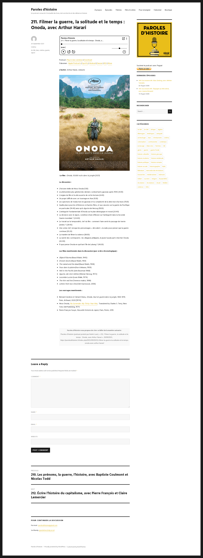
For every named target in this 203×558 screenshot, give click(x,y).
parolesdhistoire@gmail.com (47, 525)
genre (139, 150)
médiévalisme (151, 175)
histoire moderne (143, 158)
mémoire (162, 175)
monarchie (141, 175)
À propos (98, 10)
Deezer (99, 63)
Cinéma (33, 47)
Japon (33, 53)
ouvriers (146, 179)
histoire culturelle (143, 154)
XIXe (147, 187)
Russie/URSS (163, 179)
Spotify (85, 63)
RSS (105, 63)
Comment (36, 376)
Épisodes (108, 10)
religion (154, 179)
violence (140, 187)
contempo (163, 142)
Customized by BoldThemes (76, 547)
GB (164, 146)
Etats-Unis (150, 146)
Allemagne (141, 133)
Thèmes (118, 10)
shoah (158, 183)
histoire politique (143, 162)
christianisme (157, 138)
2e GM (33, 50)
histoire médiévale (157, 158)
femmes (158, 146)
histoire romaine (156, 162)
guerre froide (154, 150)
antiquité (159, 133)
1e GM (140, 129)
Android (92, 63)
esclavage (141, 146)
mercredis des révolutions (154, 170)
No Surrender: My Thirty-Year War (83, 303)
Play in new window (75, 60)
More (110, 63)
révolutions (150, 183)
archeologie (142, 138)
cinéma (41, 50)
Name (34, 412)
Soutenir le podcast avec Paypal (149, 65)
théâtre (165, 183)
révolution (141, 183)
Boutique (168, 10)
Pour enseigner (144, 10)
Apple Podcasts (74, 63)
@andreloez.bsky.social (47, 530)
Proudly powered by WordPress (54, 547)
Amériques (150, 133)
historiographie (155, 166)
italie (163, 166)
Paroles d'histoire (44, 9)
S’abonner (158, 10)
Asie (37, 50)
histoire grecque (156, 154)
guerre (47, 50)
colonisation (142, 142)
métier (140, 179)
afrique (153, 129)
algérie (160, 129)
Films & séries (130, 10)
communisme (152, 142)
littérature (141, 170)
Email (34, 424)
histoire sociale (142, 166)
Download (88, 60)
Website (34, 436)
